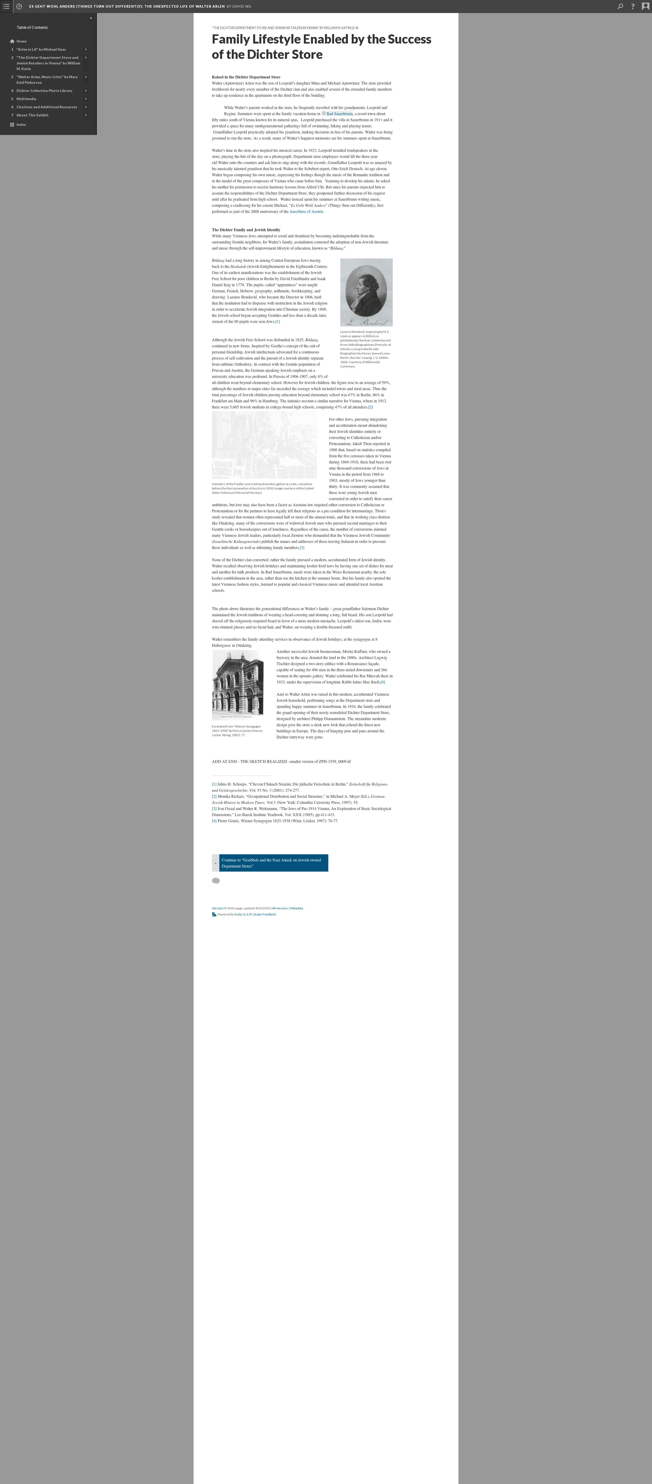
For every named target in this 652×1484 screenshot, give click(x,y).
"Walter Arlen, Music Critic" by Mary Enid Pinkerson (47, 80)
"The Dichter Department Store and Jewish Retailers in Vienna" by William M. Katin (48, 63)
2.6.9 (247, 914)
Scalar (238, 914)
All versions (280, 908)
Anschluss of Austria (306, 211)
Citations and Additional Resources (47, 107)
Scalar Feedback (265, 914)
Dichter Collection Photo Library (44, 91)
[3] (302, 547)
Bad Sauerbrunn (340, 113)
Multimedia (26, 99)
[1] (277, 321)
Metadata (296, 908)
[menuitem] (6, 6)
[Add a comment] (218, 881)
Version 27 (219, 908)
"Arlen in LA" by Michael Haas (41, 49)
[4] (383, 681)
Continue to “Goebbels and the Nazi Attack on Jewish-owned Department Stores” (271, 863)
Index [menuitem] (21, 124)
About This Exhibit (33, 115)
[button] (633, 6)
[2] (370, 406)
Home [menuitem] (21, 41)
